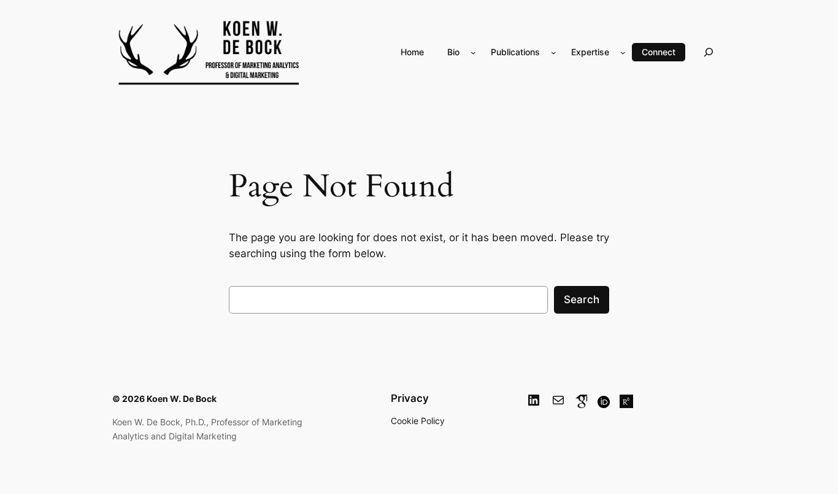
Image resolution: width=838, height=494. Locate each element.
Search (581, 299)
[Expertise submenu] (623, 52)
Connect (658, 52)
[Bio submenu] (473, 52)
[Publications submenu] (553, 52)
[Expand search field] (708, 52)
